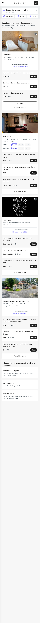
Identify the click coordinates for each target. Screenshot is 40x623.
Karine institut (8, 383)
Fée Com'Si (7, 136)
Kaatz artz (7, 220)
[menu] (3, 3)
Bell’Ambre (7, 55)
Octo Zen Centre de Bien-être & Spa (16, 301)
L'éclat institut (8, 394)
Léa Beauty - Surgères (11, 371)
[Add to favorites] (35, 34)
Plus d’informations (20, 108)
